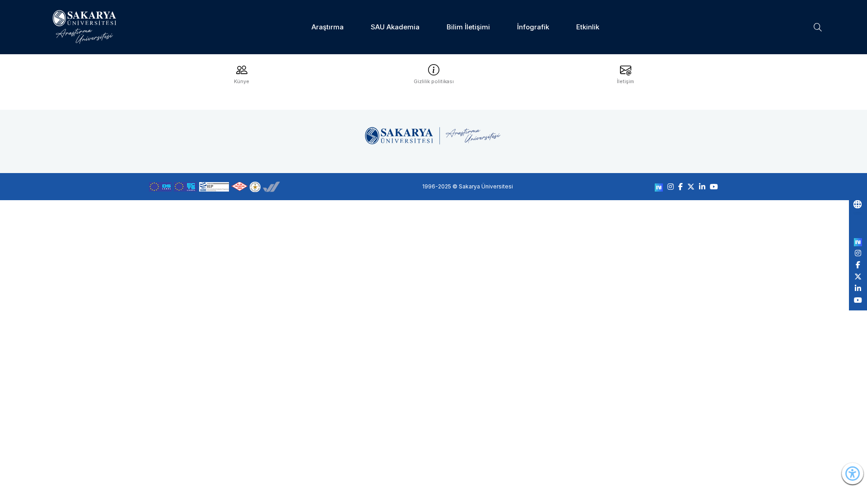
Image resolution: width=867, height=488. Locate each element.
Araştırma (328, 27)
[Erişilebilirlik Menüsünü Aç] (852, 473)
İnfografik (533, 27)
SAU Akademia (395, 27)
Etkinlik (587, 27)
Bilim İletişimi (468, 27)
